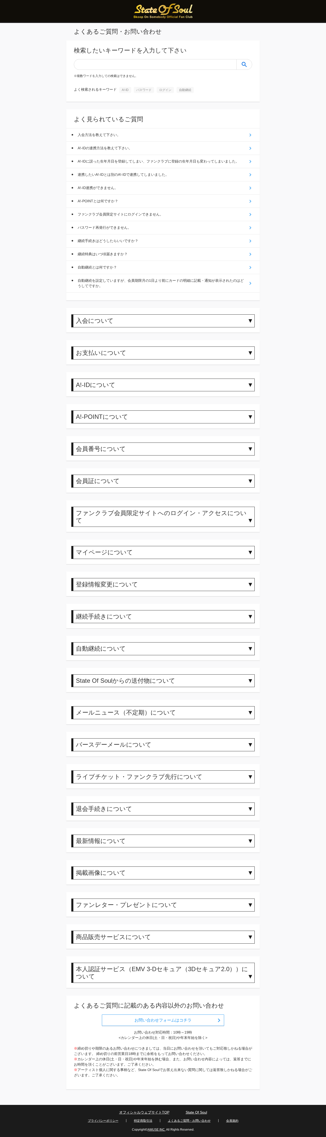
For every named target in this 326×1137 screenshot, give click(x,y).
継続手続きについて (104, 616)
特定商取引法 (143, 1120)
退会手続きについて (104, 808)
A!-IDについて (95, 384)
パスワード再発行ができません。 (104, 227)
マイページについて (104, 552)
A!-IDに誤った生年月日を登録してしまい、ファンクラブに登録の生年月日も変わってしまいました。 (158, 161)
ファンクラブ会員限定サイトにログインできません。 (120, 214)
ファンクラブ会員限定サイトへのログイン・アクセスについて (161, 517)
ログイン (165, 90)
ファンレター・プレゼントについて (126, 904)
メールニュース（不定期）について (126, 712)
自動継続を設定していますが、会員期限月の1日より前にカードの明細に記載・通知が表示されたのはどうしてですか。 (161, 283)
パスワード (144, 90)
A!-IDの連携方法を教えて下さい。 (105, 148)
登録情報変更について (107, 584)
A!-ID (125, 90)
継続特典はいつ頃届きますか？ (103, 254)
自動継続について (101, 648)
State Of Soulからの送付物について (125, 680)
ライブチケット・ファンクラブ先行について (139, 776)
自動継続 (185, 90)
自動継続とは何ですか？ (97, 267)
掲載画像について (101, 872)
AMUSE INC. (157, 1129)
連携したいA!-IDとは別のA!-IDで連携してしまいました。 (123, 174)
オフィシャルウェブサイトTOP (144, 1112)
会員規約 (232, 1120)
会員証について (98, 480)
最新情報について (101, 840)
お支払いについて (101, 352)
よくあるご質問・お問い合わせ (189, 1120)
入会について (95, 320)
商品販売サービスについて (113, 936)
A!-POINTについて (102, 416)
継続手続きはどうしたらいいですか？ (108, 241)
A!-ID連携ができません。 (98, 188)
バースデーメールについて (114, 744)
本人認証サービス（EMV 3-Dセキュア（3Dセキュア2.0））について (162, 973)
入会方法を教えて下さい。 (99, 135)
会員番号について (101, 448)
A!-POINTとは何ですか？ (98, 201)
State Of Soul (196, 1112)
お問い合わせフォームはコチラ (163, 1020)
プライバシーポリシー (103, 1120)
